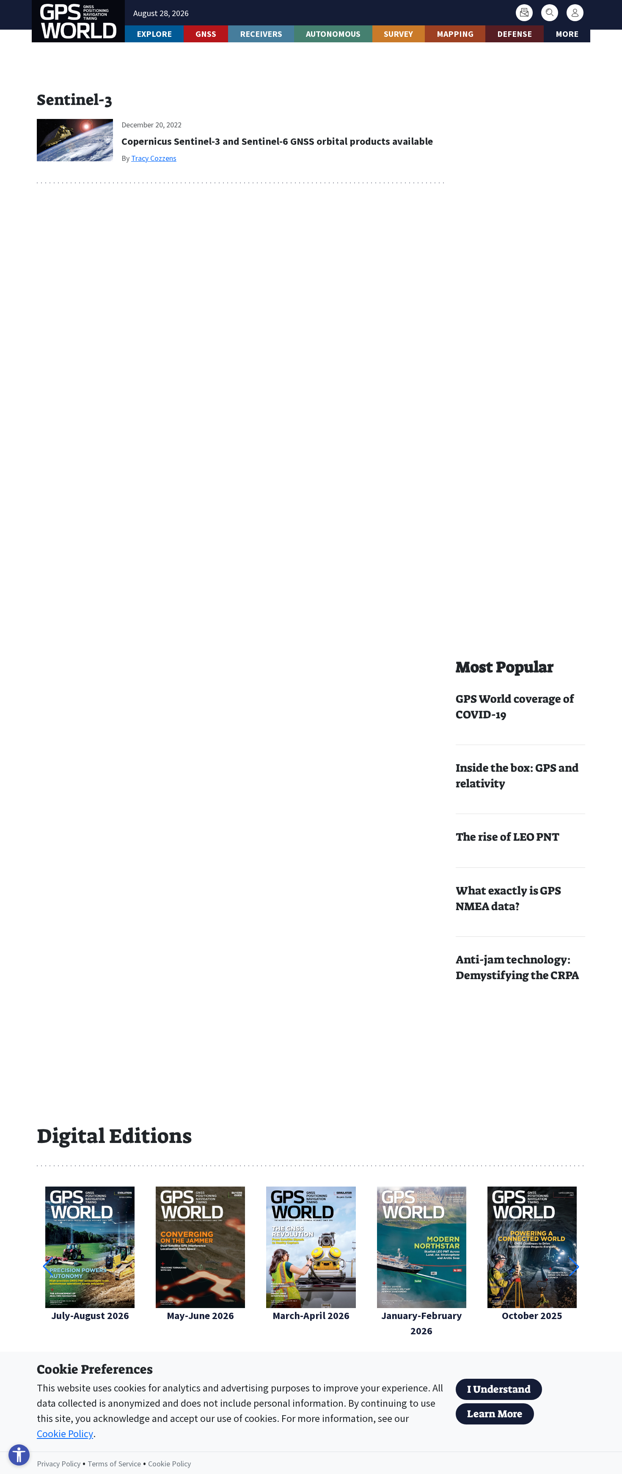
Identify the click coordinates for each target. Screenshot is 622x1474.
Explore (154, 33)
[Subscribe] (524, 12)
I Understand (499, 1389)
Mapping (455, 33)
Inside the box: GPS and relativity (517, 776)
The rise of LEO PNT (507, 837)
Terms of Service (114, 1463)
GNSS (205, 33)
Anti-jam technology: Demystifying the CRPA (517, 967)
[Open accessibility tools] (19, 1455)
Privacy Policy (58, 1463)
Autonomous (333, 33)
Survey (398, 33)
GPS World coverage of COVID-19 (515, 707)
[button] (574, 1266)
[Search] (549, 12)
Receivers (261, 33)
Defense (514, 33)
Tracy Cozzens (153, 158)
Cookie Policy (65, 1433)
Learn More (495, 1414)
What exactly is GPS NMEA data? (508, 898)
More (567, 33)
